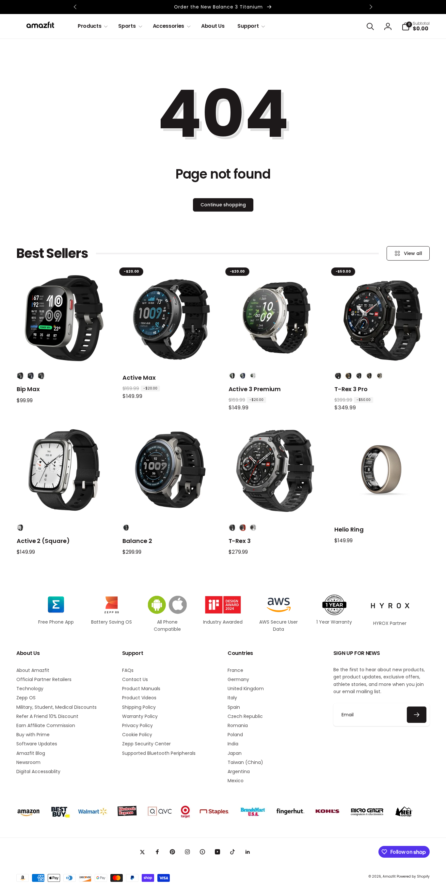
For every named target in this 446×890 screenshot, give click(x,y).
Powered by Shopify (413, 876)
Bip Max (28, 389)
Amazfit (389, 876)
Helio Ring (349, 529)
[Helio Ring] (382, 505)
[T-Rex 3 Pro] (382, 353)
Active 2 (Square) (43, 541)
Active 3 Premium (255, 389)
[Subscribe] (416, 715)
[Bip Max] (64, 353)
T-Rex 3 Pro (351, 389)
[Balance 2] (170, 505)
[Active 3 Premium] (276, 353)
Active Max (138, 377)
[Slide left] (75, 7)
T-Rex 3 (240, 541)
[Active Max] (170, 353)
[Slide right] (370, 7)
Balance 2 (137, 541)
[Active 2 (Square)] (64, 505)
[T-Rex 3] (276, 505)
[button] (91, 26)
